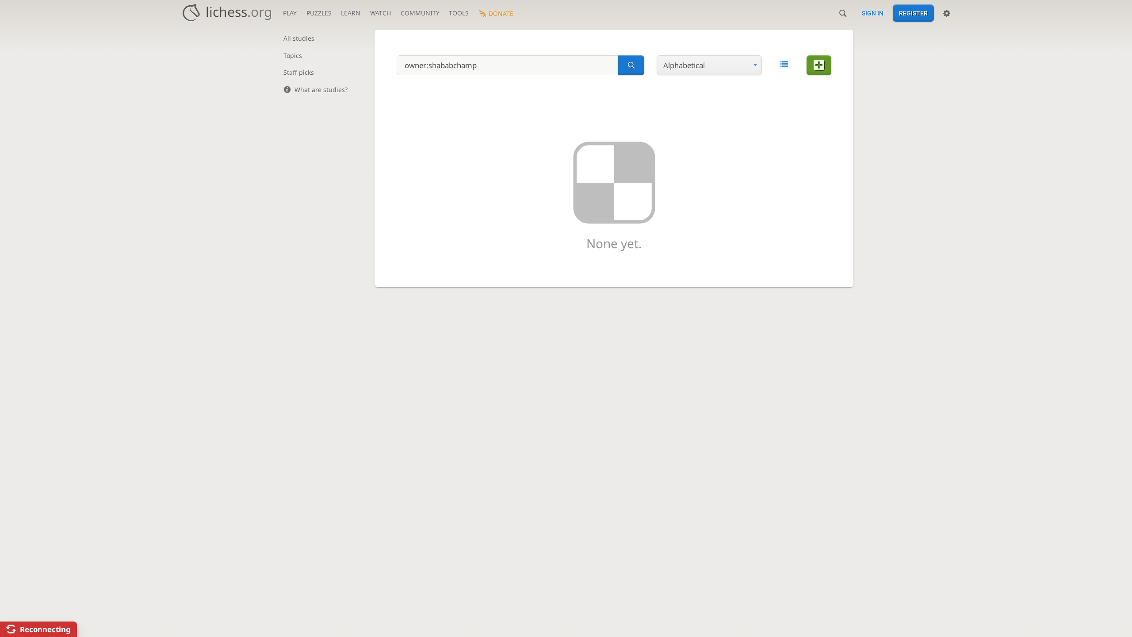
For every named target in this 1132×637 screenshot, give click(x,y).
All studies (298, 38)
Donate (501, 13)
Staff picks (298, 72)
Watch (380, 13)
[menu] (709, 65)
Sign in (872, 13)
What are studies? (321, 89)
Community (420, 13)
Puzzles (319, 13)
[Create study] (819, 65)
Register (913, 13)
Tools (459, 13)
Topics (292, 55)
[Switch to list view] (784, 64)
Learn (350, 13)
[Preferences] (947, 13)
